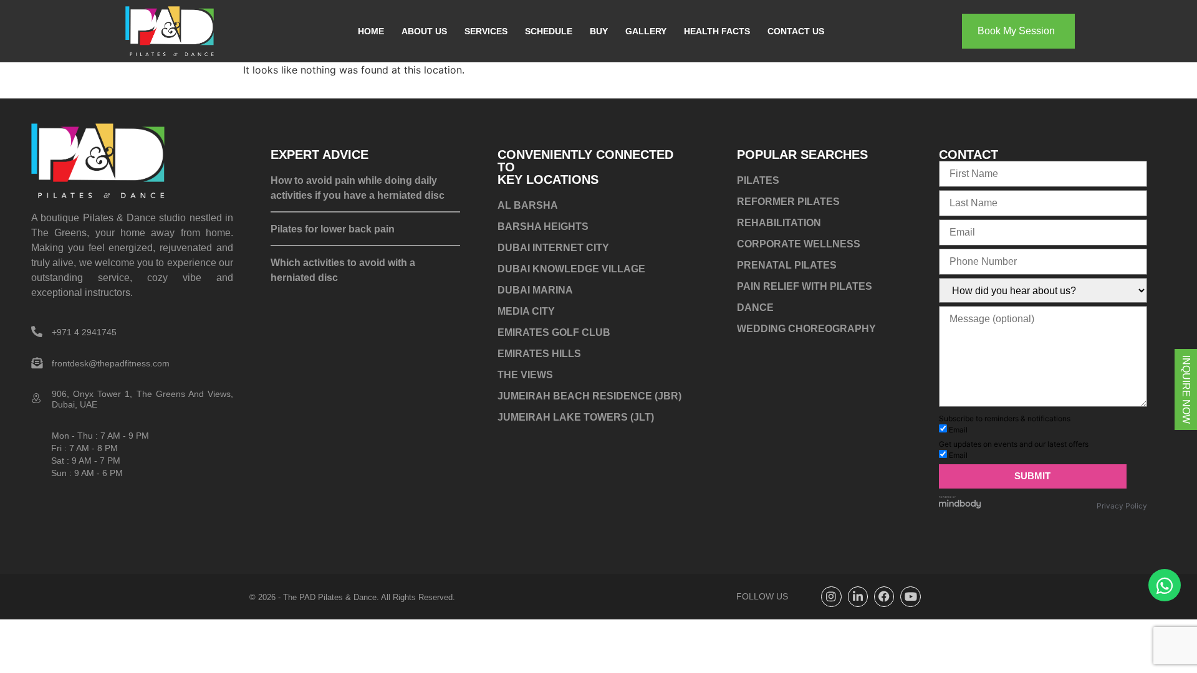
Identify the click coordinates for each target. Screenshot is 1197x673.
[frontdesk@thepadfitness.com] (36, 362)
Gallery (645, 31)
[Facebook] (884, 596)
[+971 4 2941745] (36, 331)
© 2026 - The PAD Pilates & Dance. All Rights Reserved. (352, 597)
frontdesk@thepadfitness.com (111, 363)
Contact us (795, 31)
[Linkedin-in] (858, 596)
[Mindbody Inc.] (960, 505)
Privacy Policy (1122, 505)
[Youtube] (910, 596)
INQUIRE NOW (1186, 389)
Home (371, 31)
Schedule (548, 31)
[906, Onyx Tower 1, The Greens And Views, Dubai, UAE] (36, 398)
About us (424, 31)
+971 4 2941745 (84, 332)
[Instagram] (831, 596)
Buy (599, 31)
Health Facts (717, 31)
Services (485, 31)
